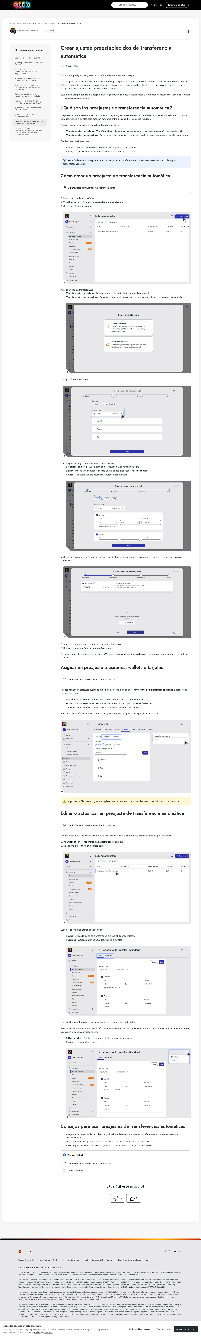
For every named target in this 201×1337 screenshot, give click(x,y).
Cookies (56, 1260)
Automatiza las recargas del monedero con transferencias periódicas (27, 87)
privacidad (48, 1332)
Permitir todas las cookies (185, 1329)
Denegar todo (163, 1329)
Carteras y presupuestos (45, 23)
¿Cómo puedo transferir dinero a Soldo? (29, 64)
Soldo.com (111, 1260)
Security (85, 1260)
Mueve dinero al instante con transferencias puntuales (27, 79)
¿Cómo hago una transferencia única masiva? (28, 109)
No (120, 1198)
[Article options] (188, 31)
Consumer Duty (98, 1260)
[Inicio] (22, 5)
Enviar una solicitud (176, 5)
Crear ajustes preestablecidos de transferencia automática (29, 122)
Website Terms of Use (26, 1260)
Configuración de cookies (139, 1329)
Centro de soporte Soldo (20, 23)
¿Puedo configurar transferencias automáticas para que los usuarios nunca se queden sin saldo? (28, 131)
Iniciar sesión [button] (156, 4)
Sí (136, 1198)
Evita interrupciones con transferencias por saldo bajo (27, 95)
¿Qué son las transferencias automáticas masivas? (27, 115)
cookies (37, 1332)
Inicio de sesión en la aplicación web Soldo (134, 1260)
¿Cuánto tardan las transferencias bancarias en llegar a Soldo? (27, 71)
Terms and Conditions (71, 1260)
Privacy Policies (44, 1260)
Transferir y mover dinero (70, 23)
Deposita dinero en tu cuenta (27, 58)
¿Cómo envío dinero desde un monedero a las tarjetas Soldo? (28, 102)
